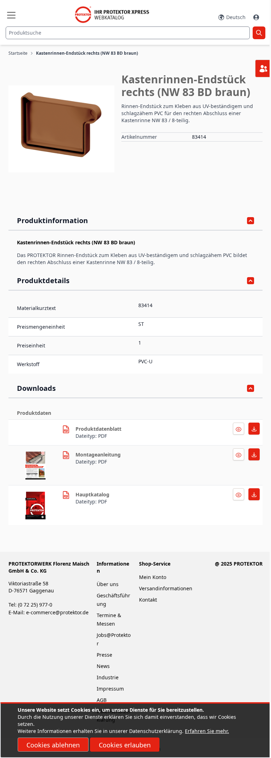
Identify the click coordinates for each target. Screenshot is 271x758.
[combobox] (128, 32)
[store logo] (115, 14)
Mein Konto (152, 577)
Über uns (108, 584)
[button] (61, 129)
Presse (104, 654)
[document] (135, 730)
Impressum (110, 688)
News (103, 666)
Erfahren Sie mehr (206, 731)
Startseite (18, 53)
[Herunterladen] (238, 429)
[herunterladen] (66, 429)
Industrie (108, 677)
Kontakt (148, 599)
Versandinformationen (165, 588)
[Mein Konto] (257, 17)
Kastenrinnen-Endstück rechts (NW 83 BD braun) (87, 53)
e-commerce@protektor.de (57, 612)
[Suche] (259, 32)
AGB (102, 700)
